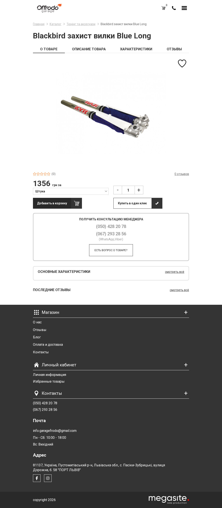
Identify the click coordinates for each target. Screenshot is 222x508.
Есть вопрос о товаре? (111, 250)
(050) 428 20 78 (111, 226)
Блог (37, 337)
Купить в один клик (132, 203)
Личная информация (49, 375)
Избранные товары (49, 381)
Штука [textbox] (40, 191)
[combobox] (71, 191)
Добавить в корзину (52, 203)
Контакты (41, 352)
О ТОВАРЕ (48, 49)
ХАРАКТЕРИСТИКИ (136, 49)
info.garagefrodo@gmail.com (55, 431)
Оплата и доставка (48, 344)
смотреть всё (174, 271)
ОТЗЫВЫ (174, 49)
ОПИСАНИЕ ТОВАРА (89, 49)
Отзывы (39, 330)
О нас (37, 322)
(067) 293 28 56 (111, 234)
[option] (111, 113)
